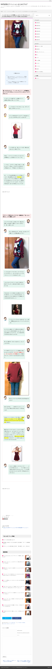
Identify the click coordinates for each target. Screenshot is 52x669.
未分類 (37, 68)
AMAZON (38, 49)
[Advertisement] (16, 58)
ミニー (14, 623)
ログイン (37, 78)
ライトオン (38, 66)
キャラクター (5, 623)
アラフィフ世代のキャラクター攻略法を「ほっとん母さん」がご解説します (17, 82)
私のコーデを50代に (22, 622)
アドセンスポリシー (25, 667)
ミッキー (11, 623)
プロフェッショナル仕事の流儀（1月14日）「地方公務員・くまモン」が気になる (16, 546)
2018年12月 (38, 25)
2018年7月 (38, 39)
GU (36, 54)
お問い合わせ (49, 667)
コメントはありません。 (12, 622)
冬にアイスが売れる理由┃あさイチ (9, 539)
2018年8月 (38, 36)
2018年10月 (38, 31)
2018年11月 (38, 28)
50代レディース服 (39, 46)
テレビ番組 (38, 60)
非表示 (18, 73)
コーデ (18, 622)
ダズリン (8, 623)
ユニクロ (37, 63)
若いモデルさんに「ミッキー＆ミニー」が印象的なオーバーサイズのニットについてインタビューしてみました (17, 77)
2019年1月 (38, 22)
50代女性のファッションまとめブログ (14, 4)
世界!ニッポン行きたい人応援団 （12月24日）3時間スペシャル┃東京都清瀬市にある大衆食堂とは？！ (23, 661)
